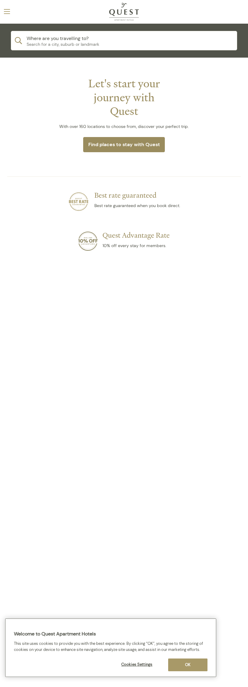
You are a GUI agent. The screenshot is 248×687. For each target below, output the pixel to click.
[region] (111, 647)
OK (188, 664)
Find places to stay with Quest (124, 144)
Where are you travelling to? (58, 38)
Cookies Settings (136, 664)
